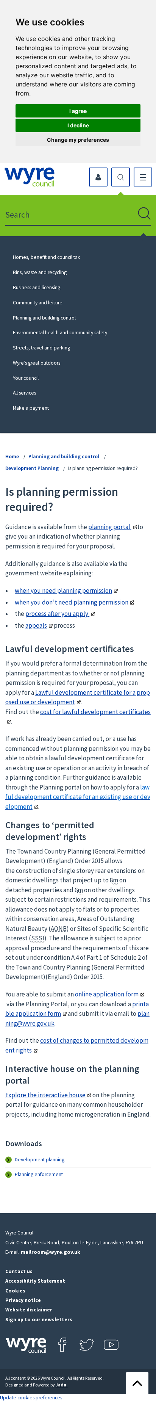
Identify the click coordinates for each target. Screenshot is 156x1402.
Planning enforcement (39, 1174)
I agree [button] (78, 111)
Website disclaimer (28, 1309)
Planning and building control (44, 318)
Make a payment (31, 408)
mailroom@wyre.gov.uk (50, 1252)
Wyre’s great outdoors (36, 363)
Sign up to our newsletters (38, 1319)
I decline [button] (78, 125)
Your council (26, 378)
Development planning (39, 1159)
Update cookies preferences (31, 1397)
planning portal (109, 527)
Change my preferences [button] (78, 139)
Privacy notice (23, 1300)
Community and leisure (37, 302)
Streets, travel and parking (41, 348)
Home (12, 456)
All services (24, 393)
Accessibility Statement (35, 1281)
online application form (107, 994)
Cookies (15, 1291)
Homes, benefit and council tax (46, 257)
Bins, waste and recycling (40, 272)
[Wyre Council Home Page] (29, 177)
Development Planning (32, 468)
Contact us (19, 1271)
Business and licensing (36, 287)
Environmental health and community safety (60, 332)
